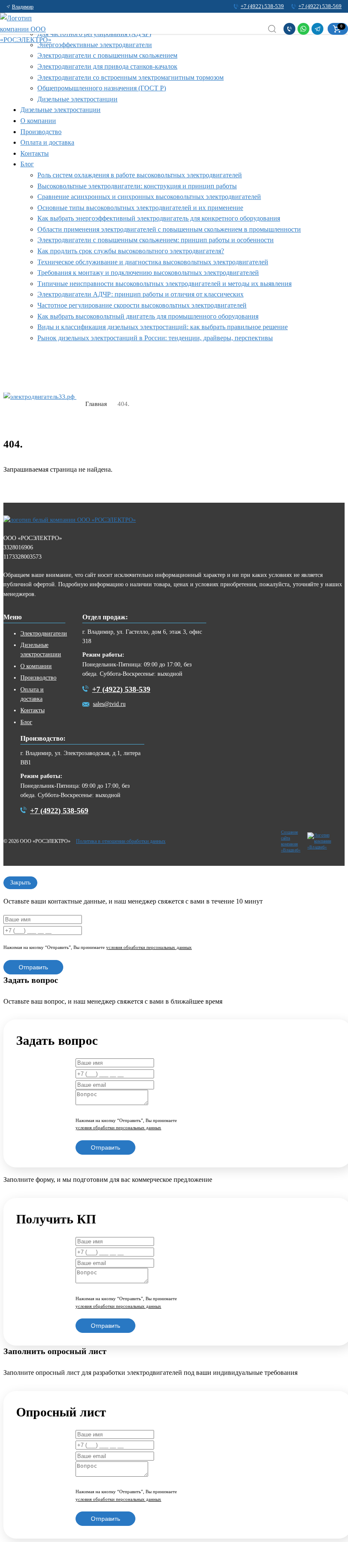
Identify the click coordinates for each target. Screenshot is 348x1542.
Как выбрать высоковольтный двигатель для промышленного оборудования (147, 316)
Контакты (34, 153)
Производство (41, 131)
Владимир (23, 7)
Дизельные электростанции (77, 99)
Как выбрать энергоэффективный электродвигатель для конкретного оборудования (158, 218)
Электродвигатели (43, 633)
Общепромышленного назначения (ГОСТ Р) (101, 88)
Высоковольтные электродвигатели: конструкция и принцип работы (137, 186)
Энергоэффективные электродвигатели (94, 44)
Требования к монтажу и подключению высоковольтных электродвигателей (148, 272)
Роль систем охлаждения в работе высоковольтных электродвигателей (139, 175)
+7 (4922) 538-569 (320, 6)
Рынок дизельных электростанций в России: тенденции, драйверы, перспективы (155, 337)
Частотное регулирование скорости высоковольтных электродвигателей (142, 305)
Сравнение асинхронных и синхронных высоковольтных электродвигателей (149, 196)
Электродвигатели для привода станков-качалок (107, 66)
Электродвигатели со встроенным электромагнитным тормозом (130, 77)
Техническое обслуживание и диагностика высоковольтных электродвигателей (152, 262)
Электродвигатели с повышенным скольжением (107, 55)
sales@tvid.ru (109, 704)
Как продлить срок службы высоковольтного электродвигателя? (130, 251)
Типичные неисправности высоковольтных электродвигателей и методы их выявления (164, 283)
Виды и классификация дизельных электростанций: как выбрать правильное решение (162, 326)
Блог (27, 164)
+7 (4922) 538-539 (262, 6)
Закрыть (20, 882)
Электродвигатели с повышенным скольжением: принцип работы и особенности (155, 239)
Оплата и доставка (47, 142)
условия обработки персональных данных (149, 947)
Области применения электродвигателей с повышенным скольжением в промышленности (169, 229)
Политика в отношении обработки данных (121, 841)
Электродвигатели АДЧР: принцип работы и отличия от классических (140, 294)
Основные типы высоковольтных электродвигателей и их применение (140, 207)
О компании (38, 120)
